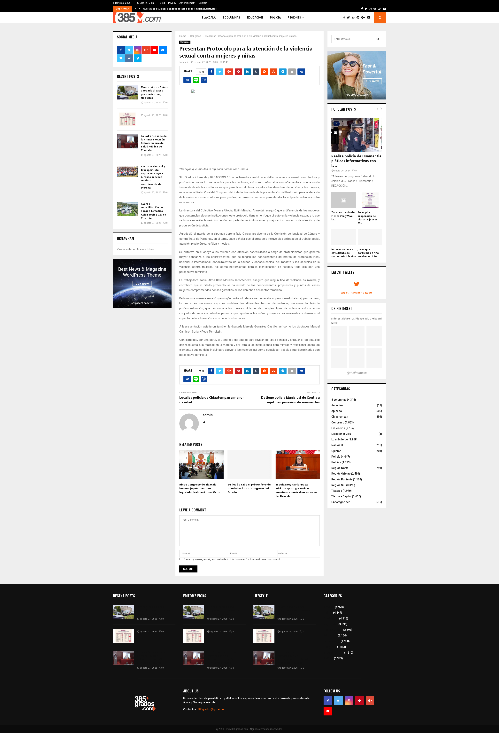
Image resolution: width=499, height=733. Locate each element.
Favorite (367, 292)
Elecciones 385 (341, 433)
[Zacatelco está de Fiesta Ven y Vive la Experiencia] (343, 200)
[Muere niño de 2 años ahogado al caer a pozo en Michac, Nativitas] (127, 92)
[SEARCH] (378, 39)
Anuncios (337, 405)
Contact (203, 3)
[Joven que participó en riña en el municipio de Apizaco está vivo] (370, 237)
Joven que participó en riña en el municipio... (368, 253)
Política (336, 462)
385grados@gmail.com (212, 709)
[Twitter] (349, 17)
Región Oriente (340, 473)
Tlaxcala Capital (341, 496)
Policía (275, 17)
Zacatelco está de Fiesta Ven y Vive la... (343, 216)
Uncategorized (340, 502)
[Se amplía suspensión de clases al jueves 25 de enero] (370, 200)
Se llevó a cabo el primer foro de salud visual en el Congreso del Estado (249, 488)
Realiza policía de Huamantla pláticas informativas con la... (356, 161)
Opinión (336, 451)
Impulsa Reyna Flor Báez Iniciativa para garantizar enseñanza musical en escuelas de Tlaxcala (296, 490)
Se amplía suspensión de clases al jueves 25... (367, 217)
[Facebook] (345, 17)
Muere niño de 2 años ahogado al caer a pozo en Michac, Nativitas (180, 9)
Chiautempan (339, 416)
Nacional (337, 445)
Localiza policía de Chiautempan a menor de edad (211, 400)
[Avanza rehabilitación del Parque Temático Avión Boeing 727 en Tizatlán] (127, 209)
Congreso (184, 42)
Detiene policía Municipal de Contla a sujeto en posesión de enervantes (290, 400)
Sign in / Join (146, 3)
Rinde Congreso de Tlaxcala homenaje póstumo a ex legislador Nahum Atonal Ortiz (199, 488)
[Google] (364, 17)
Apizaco (336, 411)
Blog (162, 3)
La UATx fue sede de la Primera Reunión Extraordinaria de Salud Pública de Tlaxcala (154, 143)
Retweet (355, 292)
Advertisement (187, 3)
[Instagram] (354, 17)
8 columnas (231, 17)
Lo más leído (339, 439)
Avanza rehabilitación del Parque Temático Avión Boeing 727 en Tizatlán (153, 211)
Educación (255, 17)
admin (185, 62)
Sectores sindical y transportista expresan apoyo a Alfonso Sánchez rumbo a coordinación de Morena (153, 177)
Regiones (294, 17)
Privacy (172, 3)
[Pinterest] (359, 17)
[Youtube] (369, 17)
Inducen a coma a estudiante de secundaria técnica (343, 253)
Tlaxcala (209, 17)
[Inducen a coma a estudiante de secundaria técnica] (343, 237)
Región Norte (339, 467)
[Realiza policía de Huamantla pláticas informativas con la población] (356, 135)
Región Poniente (341, 479)
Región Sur (338, 485)
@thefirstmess (357, 373)
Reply (344, 292)
